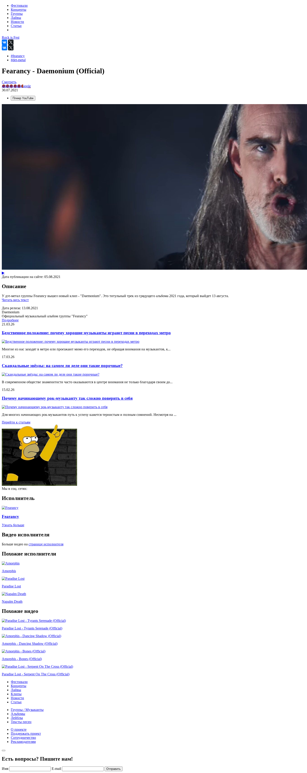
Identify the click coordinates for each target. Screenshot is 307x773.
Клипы (16, 694)
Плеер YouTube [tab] (23, 98)
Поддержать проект (26, 733)
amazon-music (12, 86)
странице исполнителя (46, 544)
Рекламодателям (23, 742)
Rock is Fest (10, 37)
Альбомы (18, 714)
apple (27, 86)
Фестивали (19, 682)
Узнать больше (13, 525)
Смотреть (9, 82)
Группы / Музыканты (27, 710)
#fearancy (18, 56)
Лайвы (16, 690)
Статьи (16, 702)
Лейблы (17, 718)
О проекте (19, 729)
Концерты (18, 686)
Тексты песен (21, 722)
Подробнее (10, 320)
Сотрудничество (23, 737)
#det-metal (18, 60)
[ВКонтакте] (4, 42)
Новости (17, 698)
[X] (10, 42)
